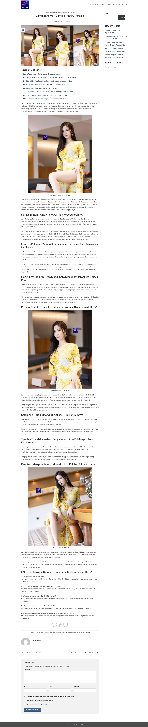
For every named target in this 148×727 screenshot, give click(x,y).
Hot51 (102, 4)
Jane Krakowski (85, 632)
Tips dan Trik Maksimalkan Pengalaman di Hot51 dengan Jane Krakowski (48, 92)
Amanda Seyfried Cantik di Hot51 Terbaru (81, 653)
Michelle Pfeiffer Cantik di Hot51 (35, 653)
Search (107, 13)
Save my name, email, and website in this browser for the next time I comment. (51, 696)
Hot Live (68, 21)
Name (26, 687)
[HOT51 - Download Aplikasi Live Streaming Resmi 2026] (31, 4)
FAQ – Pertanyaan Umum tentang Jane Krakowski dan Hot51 (44, 99)
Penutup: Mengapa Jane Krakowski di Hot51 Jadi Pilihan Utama (45, 95)
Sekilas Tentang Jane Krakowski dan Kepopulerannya (41, 74)
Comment (27, 669)
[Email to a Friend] (60, 625)
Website (76, 687)
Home (92, 4)
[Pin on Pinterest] (63, 625)
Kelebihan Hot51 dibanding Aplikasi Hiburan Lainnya (41, 88)
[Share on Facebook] (52, 625)
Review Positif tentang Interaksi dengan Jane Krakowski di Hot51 (45, 84)
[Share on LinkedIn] (67, 625)
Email (51, 687)
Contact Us (110, 4)
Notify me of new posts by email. (37, 705)
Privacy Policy (121, 4)
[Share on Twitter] (56, 625)
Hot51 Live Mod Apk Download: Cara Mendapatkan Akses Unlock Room (48, 81)
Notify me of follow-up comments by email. (40, 700)
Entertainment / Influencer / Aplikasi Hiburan (60, 12)
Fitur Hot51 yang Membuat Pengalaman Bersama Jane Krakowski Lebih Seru (49, 77)
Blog (97, 4)
